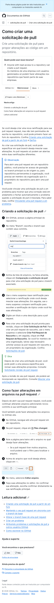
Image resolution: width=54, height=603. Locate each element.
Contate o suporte (12, 573)
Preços (5, 594)
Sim (8, 553)
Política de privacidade (10, 557)
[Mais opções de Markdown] (28, 97)
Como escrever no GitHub (18, 530)
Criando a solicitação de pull (22, 211)
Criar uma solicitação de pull (40, 23)
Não (19, 553)
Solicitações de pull (15, 351)
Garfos (33, 140)
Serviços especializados (19, 594)
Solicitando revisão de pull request (21, 370)
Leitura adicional (14, 497)
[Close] (47, 4)
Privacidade (33, 591)
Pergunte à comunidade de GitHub (19, 569)
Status (43, 591)
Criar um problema (15, 520)
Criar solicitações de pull (16, 23)
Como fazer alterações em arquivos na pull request (21, 392)
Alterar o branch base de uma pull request (26, 517)
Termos (24, 591)
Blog (33, 594)
